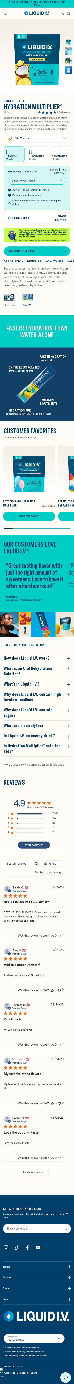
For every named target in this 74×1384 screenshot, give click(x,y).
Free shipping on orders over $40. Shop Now (37, 4)
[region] (32, 814)
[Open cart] (68, 13)
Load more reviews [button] (33, 1172)
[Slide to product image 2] (68, 51)
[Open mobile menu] (5, 13)
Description (13, 261)
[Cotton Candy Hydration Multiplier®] (29, 471)
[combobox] (47, 872)
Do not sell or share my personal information (24, 1351)
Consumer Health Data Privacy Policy (21, 1348)
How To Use (54, 261)
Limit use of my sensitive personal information (25, 1355)
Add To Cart (29, 516)
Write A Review (34, 845)
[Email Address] (37, 1229)
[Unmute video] (8, 414)
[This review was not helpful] (59, 935)
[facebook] (27, 1247)
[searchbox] (18, 863)
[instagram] (6, 1247)
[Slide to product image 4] (68, 70)
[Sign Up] (67, 1228)
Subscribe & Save (21, 251)
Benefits (34, 261)
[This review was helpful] (52, 935)
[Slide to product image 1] (68, 41)
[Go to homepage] (37, 13)
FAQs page (57, 764)
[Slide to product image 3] (68, 60)
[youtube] (38, 1247)
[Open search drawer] (62, 13)
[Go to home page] (37, 1316)
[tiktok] (16, 1247)
